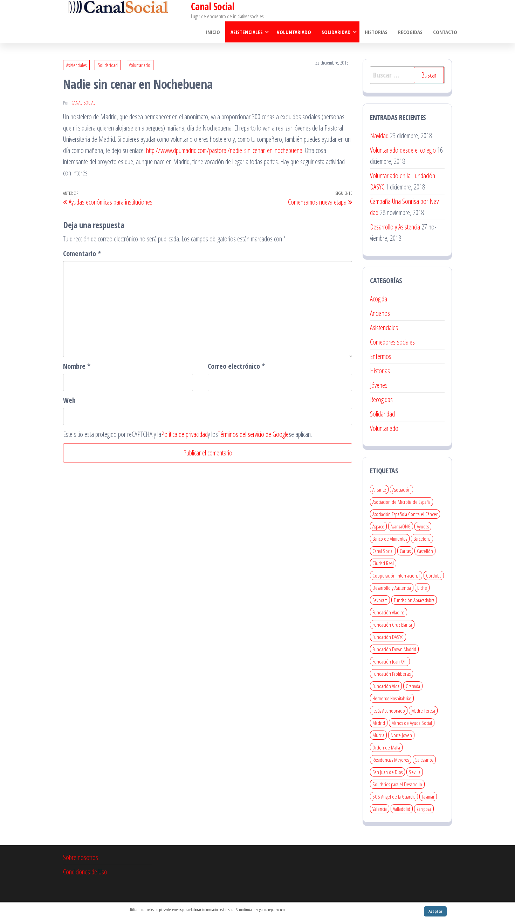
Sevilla (414, 771)
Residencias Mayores (390, 759)
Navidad (379, 135)
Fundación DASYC (388, 636)
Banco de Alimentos (389, 538)
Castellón (425, 550)
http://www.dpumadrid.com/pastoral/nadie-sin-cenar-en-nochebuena (224, 150)
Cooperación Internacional (396, 575)
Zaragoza (424, 808)
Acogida (378, 299)
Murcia (378, 735)
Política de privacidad (184, 434)
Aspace (378, 526)
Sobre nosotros (80, 857)
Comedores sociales (392, 342)
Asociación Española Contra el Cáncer (405, 514)
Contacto (445, 31)
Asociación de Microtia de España (401, 501)
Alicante (379, 489)
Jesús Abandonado (388, 710)
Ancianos (380, 313)
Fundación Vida (385, 685)
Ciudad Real (383, 563)
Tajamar (428, 796)
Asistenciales (247, 31)
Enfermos (380, 356)
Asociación (401, 489)
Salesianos (424, 759)
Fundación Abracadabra (414, 600)
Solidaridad (336, 31)
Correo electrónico (236, 366)
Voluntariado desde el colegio (403, 150)
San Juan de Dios (387, 771)
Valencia (379, 808)
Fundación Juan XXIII (389, 661)
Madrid (378, 722)
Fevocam (379, 600)
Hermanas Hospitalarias (391, 698)
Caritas (405, 550)
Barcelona (422, 538)
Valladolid (401, 808)
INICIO (213, 31)
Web (69, 400)
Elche (422, 587)
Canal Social (83, 102)
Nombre (76, 366)
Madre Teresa (423, 710)
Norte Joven (401, 735)
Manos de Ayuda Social (411, 722)
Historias (376, 31)
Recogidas (410, 31)
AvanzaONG (401, 526)
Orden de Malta (386, 747)
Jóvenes (378, 385)
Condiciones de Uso (85, 871)
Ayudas (423, 526)
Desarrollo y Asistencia (395, 227)
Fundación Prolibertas (391, 673)
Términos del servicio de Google (253, 434)
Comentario (82, 253)
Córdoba (433, 575)
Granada (413, 685)
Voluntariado (294, 31)
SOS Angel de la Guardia (394, 796)
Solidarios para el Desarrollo (397, 784)
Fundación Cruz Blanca (392, 624)
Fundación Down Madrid (394, 649)
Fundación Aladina (388, 612)
